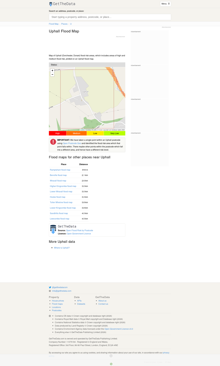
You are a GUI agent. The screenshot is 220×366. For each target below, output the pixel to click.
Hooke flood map (57, 196)
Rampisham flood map (60, 169)
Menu (166, 3)
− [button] (52, 74)
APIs (79, 300)
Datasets (81, 303)
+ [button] (52, 70)
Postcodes (56, 310)
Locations (56, 307)
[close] (111, 356)
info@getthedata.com (61, 290)
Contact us (103, 303)
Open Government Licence (79, 233)
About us (102, 300)
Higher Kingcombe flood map (63, 186)
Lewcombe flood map (59, 218)
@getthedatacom (59, 287)
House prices (58, 300)
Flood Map (54, 23)
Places (64, 23)
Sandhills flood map (59, 213)
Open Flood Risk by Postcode (79, 230)
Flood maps (57, 303)
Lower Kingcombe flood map (63, 207)
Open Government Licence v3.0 (119, 328)
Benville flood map (58, 175)
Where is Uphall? (62, 247)
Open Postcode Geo (72, 143)
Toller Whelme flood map (61, 202)
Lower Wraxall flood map (61, 191)
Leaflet (82, 130)
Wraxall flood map (58, 180)
